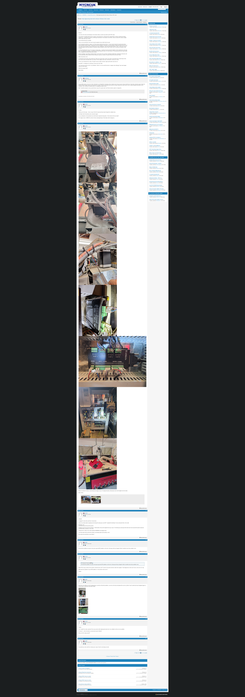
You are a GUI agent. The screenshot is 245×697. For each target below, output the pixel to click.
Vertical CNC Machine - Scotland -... (155, 163)
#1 (146, 24)
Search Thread (139, 22)
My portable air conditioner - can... (155, 62)
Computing (119, 9)
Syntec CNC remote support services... (156, 199)
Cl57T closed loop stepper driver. (155, 58)
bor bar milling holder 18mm (154, 54)
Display (144, 22)
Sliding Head (160, 117)
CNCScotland (158, 164)
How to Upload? (152, 95)
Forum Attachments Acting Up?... (155, 104)
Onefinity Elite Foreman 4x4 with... (155, 36)
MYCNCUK (159, 689)
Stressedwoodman (161, 138)
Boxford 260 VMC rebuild (153, 83)
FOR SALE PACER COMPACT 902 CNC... (156, 188)
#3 (146, 101)
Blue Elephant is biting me (154, 108)
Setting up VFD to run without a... (155, 137)
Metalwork (102, 9)
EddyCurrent (160, 134)
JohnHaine (160, 27)
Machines (91, 9)
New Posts (84, 12)
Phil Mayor (160, 122)
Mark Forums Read (90, 12)
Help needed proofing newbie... (154, 100)
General (85, 9)
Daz (159, 77)
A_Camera (159, 48)
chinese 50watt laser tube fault (85, 672)
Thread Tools (132, 22)
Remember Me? (156, 6)
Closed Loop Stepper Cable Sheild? (155, 121)
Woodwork (107, 9)
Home (80, 9)
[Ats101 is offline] (80, 28)
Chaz (159, 146)
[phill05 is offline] (80, 544)
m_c (159, 109)
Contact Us (155, 689)
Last (145, 20)
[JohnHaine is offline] (80, 79)
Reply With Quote (144, 73)
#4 (146, 123)
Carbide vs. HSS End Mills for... (154, 145)
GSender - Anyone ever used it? (155, 40)
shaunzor (158, 161)
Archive (163, 689)
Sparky (159, 34)
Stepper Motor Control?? (153, 111)
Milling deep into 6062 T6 (153, 129)
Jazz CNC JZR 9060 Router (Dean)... (155, 185)
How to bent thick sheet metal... (155, 47)
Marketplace (113, 9)
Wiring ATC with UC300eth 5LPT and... (156, 90)
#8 (146, 576)
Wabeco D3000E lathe (153, 167)
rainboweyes (158, 190)
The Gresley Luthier (161, 101)
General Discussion (91, 15)
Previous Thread (110, 656)
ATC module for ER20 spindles (154, 76)
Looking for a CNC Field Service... (155, 195)
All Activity (80, 12)
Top (166, 689)
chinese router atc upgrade (84, 668)
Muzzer (159, 59)
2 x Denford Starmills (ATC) (154, 33)
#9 (146, 618)
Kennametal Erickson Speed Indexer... (156, 181)
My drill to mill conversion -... (154, 51)
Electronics (96, 9)
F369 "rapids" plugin (153, 69)
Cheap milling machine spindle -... (155, 44)
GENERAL (84, 15)
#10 (146, 638)
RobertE (157, 186)
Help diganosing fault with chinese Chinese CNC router (96, 18)
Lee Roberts (160, 96)
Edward (157, 168)
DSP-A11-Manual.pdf (86, 92)
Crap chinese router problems (85, 684)
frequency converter (153, 25)
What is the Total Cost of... (154, 65)
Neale (159, 70)
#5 (146, 510)
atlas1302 (159, 30)
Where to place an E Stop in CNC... (155, 152)
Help (161, 6)
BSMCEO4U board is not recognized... (156, 124)
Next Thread (116, 656)
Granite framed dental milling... (154, 116)
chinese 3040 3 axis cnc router (85, 676)
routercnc (159, 45)
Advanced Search (164, 12)
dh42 (159, 105)
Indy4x (159, 84)
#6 (146, 539)
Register (165, 6)
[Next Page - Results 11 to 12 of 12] (143, 20)
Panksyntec (158, 200)
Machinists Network (161, 694)
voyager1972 (160, 92)
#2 (146, 75)
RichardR (159, 143)
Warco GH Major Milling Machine (155, 170)
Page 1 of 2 (138, 20)
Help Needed (151, 132)
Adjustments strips (152, 29)
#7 (146, 553)
